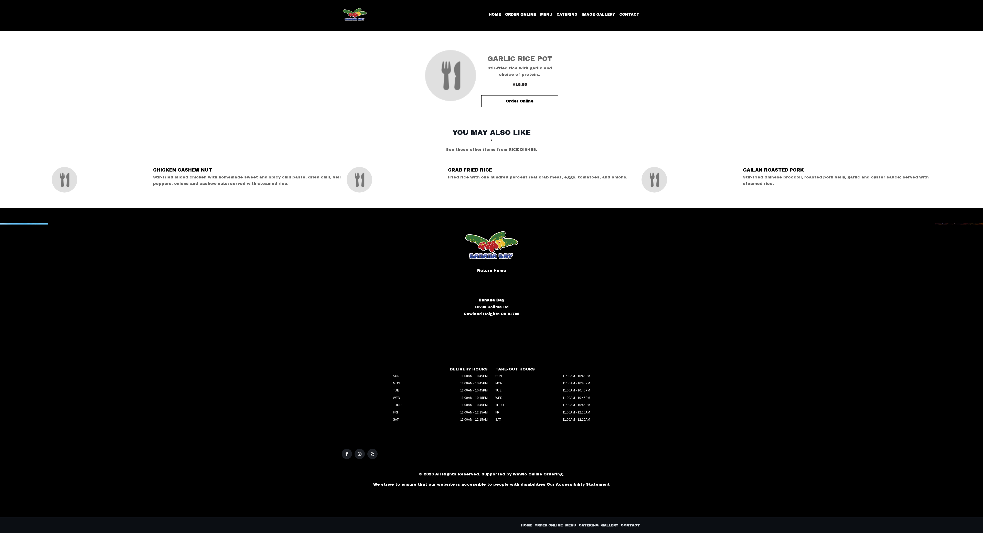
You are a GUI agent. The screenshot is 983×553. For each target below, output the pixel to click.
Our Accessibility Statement (578, 484)
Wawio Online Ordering (538, 474)
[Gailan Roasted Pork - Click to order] (656, 180)
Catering (567, 14)
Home (495, 14)
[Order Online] (450, 75)
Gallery (609, 525)
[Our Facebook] (347, 454)
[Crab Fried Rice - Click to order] (361, 180)
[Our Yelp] (372, 454)
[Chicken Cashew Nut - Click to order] (66, 180)
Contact (629, 14)
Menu (546, 14)
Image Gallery (598, 14)
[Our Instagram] (360, 454)
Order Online (520, 14)
